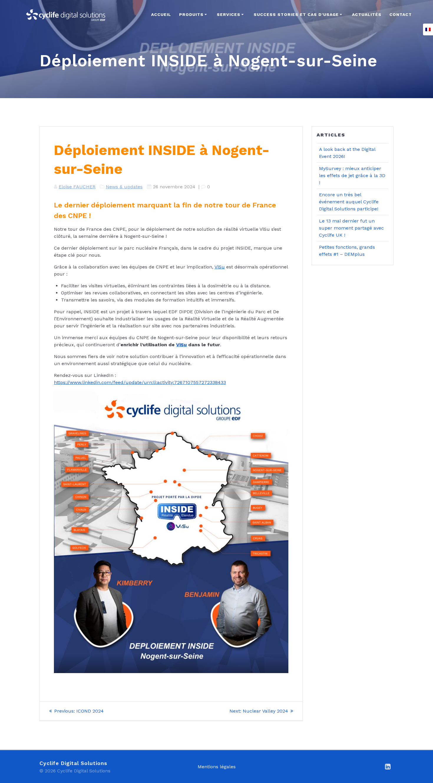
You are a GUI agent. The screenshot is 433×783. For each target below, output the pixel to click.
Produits (191, 14)
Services (228, 14)
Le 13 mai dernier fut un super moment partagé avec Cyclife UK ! (351, 228)
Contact (400, 14)
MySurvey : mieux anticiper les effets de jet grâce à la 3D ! (352, 175)
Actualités (366, 14)
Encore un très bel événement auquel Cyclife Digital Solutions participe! (349, 202)
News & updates (124, 186)
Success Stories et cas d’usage (296, 14)
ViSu (219, 267)
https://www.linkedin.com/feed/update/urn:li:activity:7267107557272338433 (140, 382)
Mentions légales (217, 766)
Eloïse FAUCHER (77, 186)
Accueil (161, 14)
